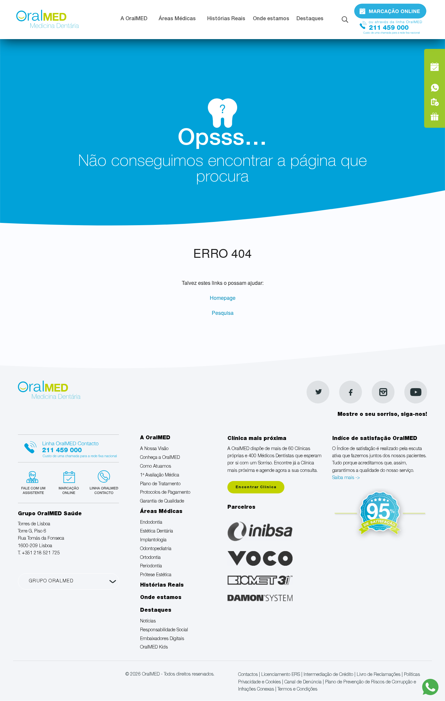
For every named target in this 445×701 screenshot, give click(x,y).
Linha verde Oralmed (102, 481)
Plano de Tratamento (160, 484)
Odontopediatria (155, 549)
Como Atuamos (155, 466)
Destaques (309, 19)
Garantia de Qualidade (162, 501)
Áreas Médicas (177, 19)
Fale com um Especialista (34, 481)
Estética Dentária (156, 531)
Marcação (390, 10)
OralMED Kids (154, 647)
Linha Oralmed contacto (68, 447)
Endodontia (151, 522)
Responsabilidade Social (164, 630)
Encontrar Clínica (256, 487)
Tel (390, 25)
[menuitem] (136, 19)
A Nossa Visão (154, 449)
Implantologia (153, 540)
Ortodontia (150, 558)
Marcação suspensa (68, 481)
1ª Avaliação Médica (159, 475)
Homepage (223, 297)
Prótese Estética (155, 575)
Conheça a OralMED (160, 458)
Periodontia (151, 566)
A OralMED (134, 19)
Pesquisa (223, 312)
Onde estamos (271, 19)
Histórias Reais (226, 19)
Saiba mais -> (346, 478)
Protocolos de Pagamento (165, 492)
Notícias (148, 621)
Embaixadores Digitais (162, 639)
